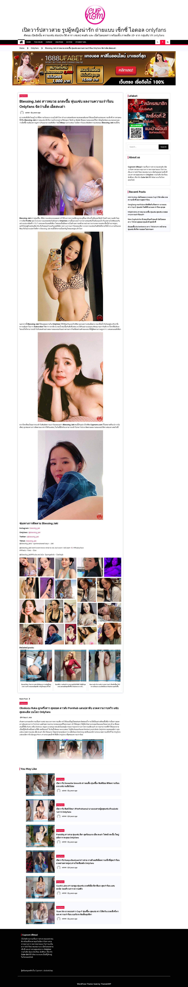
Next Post (23, 699)
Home (28, 42)
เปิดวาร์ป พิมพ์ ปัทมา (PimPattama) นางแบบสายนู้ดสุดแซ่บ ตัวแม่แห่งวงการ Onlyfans (87, 810)
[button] (157, 42)
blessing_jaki (34, 528)
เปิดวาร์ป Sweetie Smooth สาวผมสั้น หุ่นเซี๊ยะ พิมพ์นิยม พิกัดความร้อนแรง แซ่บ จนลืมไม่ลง (87, 784)
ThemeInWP (106, 984)
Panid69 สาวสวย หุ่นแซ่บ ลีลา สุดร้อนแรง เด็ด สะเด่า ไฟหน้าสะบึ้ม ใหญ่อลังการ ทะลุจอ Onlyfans (87, 836)
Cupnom (49, 42)
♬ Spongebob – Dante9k (53, 555)
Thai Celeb (38, 42)
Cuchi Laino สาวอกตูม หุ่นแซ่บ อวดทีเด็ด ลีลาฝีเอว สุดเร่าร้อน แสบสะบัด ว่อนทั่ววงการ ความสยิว (85, 887)
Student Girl (81, 42)
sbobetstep (48, 971)
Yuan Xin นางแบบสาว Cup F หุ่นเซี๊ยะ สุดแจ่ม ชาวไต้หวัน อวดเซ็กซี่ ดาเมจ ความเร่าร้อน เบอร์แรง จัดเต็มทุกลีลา (87, 913)
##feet (22, 550)
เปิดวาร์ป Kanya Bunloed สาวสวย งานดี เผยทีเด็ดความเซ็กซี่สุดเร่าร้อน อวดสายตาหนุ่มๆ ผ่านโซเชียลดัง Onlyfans (88, 861)
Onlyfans (59, 42)
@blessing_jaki (34, 532)
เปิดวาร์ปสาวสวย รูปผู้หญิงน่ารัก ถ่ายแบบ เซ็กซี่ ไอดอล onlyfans (94, 30)
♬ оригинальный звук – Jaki (42, 544)
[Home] (21, 42)
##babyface (78, 548)
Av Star (69, 42)
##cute (34, 555)
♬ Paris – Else (30, 550)
